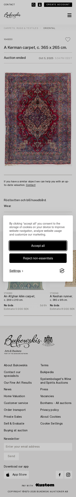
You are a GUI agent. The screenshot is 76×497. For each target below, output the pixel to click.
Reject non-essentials (38, 258)
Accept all (38, 245)
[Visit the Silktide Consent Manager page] (62, 270)
